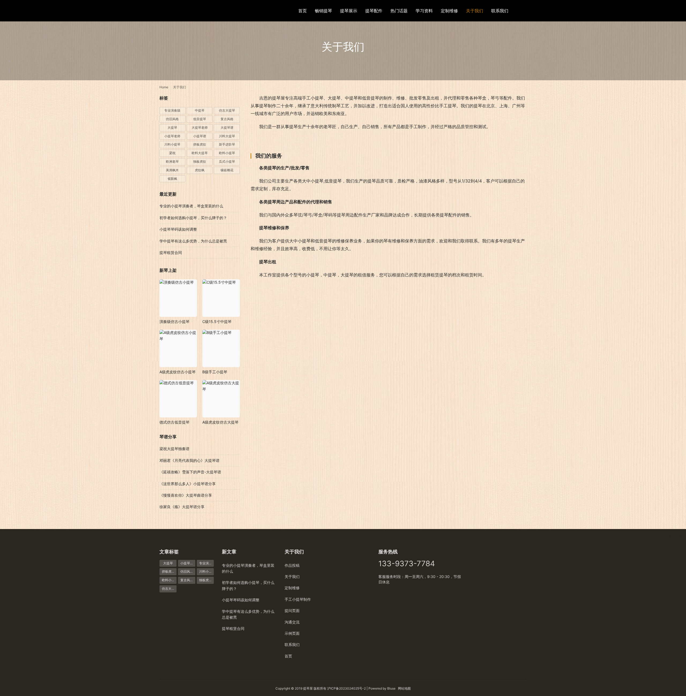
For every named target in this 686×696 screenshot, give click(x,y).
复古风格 (227, 119)
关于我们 (474, 10)
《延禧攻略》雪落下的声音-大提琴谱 (190, 472)
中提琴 (199, 110)
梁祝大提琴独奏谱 (174, 448)
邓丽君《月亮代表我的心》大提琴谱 (189, 460)
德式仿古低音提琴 (174, 422)
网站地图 (404, 688)
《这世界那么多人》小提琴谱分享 (187, 483)
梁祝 (172, 153)
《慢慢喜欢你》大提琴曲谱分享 (185, 495)
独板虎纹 (199, 161)
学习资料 (424, 10)
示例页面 (292, 633)
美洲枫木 (172, 170)
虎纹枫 (199, 170)
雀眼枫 (172, 179)
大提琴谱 (227, 127)
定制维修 (449, 10)
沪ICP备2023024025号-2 (346, 688)
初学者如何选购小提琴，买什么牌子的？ (193, 217)
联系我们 (499, 10)
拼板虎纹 (199, 144)
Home (163, 87)
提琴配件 (373, 10)
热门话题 (399, 10)
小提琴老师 (172, 136)
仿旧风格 (172, 119)
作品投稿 (292, 565)
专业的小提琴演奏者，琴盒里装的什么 (191, 206)
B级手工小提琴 (214, 372)
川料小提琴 (172, 144)
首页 (302, 10)
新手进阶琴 (227, 144)
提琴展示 (348, 10)
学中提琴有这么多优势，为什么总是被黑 (193, 241)
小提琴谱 (199, 136)
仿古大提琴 (227, 110)
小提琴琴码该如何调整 (178, 229)
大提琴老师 (200, 127)
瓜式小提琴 (227, 161)
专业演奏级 (172, 110)
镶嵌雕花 (227, 170)
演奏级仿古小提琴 (174, 321)
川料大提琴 (227, 136)
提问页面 (292, 610)
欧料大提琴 (200, 153)
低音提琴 (199, 119)
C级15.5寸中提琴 (217, 321)
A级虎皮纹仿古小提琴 (177, 372)
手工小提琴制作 (298, 599)
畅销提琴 (323, 10)
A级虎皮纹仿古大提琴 (220, 422)
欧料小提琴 (227, 153)
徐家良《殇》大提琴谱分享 (181, 506)
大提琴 (172, 127)
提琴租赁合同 (170, 252)
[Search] (524, 10)
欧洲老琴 (172, 161)
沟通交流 (292, 622)
